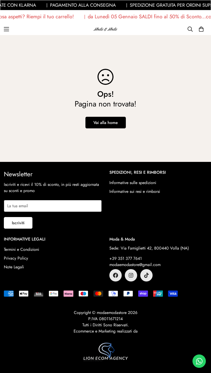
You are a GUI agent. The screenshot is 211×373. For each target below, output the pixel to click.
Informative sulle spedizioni (132, 183)
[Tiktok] (146, 275)
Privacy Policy (16, 258)
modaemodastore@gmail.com (135, 265)
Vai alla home (105, 123)
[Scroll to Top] (201, 345)
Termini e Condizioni (21, 249)
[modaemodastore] (105, 29)
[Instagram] (131, 275)
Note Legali (14, 267)
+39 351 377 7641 (125, 258)
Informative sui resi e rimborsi (134, 191)
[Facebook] (115, 275)
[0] (201, 29)
